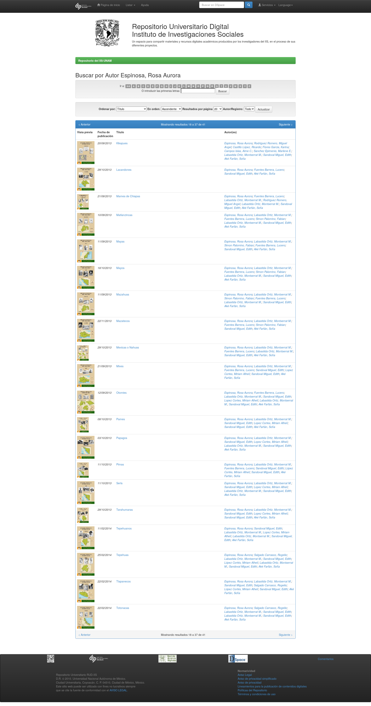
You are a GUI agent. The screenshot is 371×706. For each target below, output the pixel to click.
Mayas (120, 241)
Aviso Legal (245, 675)
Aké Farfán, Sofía (235, 158)
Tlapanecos (123, 581)
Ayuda (145, 5)
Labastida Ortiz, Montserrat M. (243, 155)
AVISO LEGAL (118, 690)
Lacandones (123, 170)
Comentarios (326, 659)
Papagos (121, 438)
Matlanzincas (124, 215)
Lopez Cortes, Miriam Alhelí (241, 400)
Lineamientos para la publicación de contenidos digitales (272, 686)
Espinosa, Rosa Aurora (238, 143)
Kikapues (122, 143)
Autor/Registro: (233, 109)
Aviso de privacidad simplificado (257, 678)
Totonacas (122, 608)
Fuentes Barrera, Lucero (269, 170)
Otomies (121, 392)
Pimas (120, 464)
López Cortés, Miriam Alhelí (241, 562)
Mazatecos (123, 321)
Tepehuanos (124, 528)
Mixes (119, 366)
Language (284, 5)
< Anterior (84, 124)
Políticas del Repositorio (252, 690)
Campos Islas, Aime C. (238, 151)
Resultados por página (197, 109)
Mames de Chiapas (128, 196)
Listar (129, 5)
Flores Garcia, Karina (276, 147)
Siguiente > (286, 124)
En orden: (153, 109)
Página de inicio (110, 5)
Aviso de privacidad (249, 682)
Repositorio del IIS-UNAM (95, 60)
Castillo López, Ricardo (247, 147)
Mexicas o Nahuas (127, 347)
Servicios (267, 5)
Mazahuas (122, 294)
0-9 (128, 86)
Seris (119, 483)
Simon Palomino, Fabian (270, 219)
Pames (120, 419)
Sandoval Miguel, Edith (277, 155)
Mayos (120, 268)
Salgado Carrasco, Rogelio (270, 555)
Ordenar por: (107, 109)
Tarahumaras (124, 509)
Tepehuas (122, 555)
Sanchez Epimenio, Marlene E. (272, 151)
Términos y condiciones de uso (257, 694)
